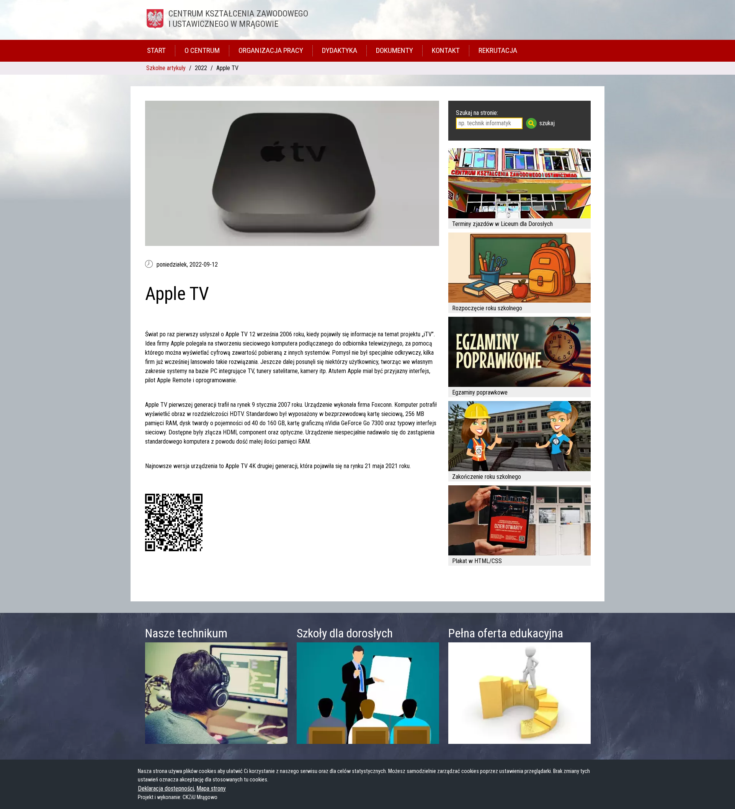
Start (156, 50)
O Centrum (202, 50)
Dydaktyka (339, 50)
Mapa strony (211, 788)
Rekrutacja (498, 50)
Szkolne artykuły (166, 68)
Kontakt (446, 50)
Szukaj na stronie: (477, 112)
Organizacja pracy (270, 50)
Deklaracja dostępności (166, 788)
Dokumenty (394, 50)
